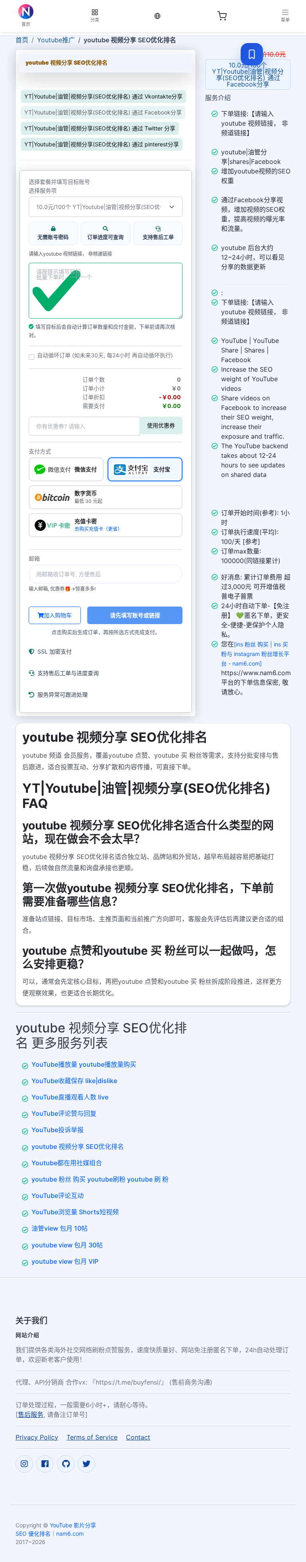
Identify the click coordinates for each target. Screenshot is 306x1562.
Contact (138, 1437)
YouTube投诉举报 (57, 1130)
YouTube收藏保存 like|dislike (74, 1081)
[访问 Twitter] (86, 1464)
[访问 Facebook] (45, 1464)
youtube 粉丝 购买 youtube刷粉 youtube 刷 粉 (100, 1179)
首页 (22, 40)
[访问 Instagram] (24, 1464)
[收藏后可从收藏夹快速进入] (252, 54)
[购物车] (221, 16)
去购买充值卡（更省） (98, 529)
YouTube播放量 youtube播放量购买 (83, 1064)
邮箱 (34, 558)
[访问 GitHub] (66, 1464)
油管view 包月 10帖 (59, 1228)
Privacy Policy (37, 1437)
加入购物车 (58, 615)
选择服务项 (43, 190)
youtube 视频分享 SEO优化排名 (77, 1146)
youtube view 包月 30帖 (67, 1245)
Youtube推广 (56, 40)
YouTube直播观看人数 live (69, 1097)
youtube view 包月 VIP (64, 1261)
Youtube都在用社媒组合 (66, 1163)
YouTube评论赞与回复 (63, 1113)
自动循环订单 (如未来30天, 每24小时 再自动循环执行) (105, 355)
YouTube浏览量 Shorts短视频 (75, 1212)
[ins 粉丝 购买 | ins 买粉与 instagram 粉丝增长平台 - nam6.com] (255, 654)
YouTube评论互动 (57, 1196)
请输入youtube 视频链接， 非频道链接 (70, 254)
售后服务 (30, 1414)
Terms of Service (92, 1437)
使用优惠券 (161, 425)
